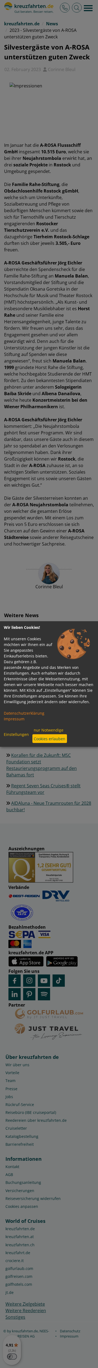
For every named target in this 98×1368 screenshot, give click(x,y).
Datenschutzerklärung (24, 713)
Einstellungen (16, 734)
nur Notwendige (48, 730)
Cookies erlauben (49, 738)
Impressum (14, 718)
